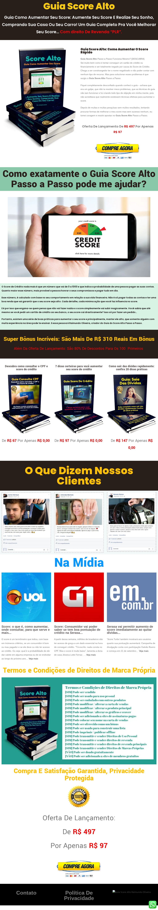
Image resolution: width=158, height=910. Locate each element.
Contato (26, 893)
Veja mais (33, 658)
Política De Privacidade (79, 895)
